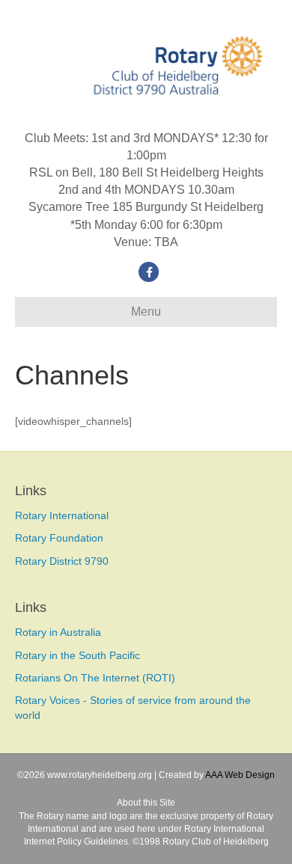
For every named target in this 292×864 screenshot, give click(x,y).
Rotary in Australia (58, 632)
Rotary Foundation (59, 538)
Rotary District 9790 (62, 561)
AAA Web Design (240, 775)
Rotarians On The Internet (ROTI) (95, 678)
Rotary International (62, 515)
